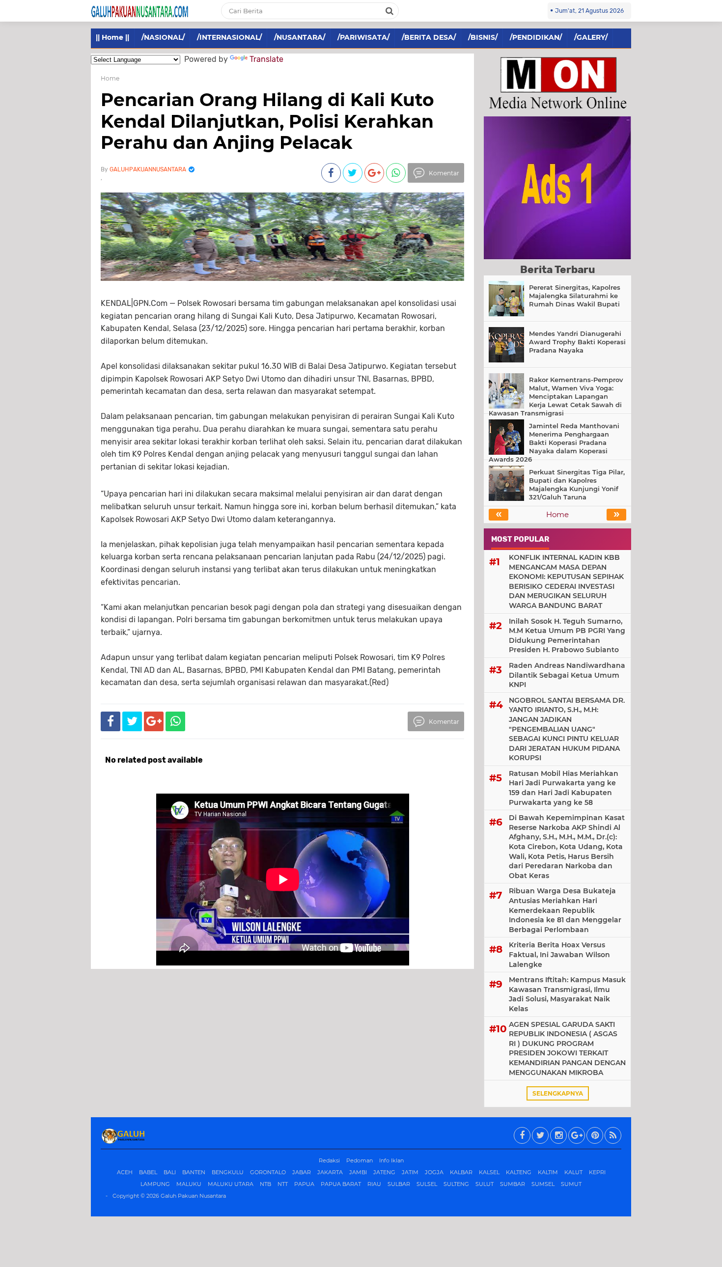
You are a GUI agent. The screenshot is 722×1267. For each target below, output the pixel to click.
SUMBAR (512, 1184)
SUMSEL (543, 1184)
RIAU (374, 1184)
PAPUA (304, 1184)
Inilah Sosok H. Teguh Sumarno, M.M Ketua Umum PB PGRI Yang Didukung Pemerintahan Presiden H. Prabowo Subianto (567, 636)
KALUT (573, 1172)
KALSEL (489, 1172)
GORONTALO (268, 1172)
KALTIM (548, 1172)
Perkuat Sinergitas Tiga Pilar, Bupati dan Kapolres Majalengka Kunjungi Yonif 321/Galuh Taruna (577, 484)
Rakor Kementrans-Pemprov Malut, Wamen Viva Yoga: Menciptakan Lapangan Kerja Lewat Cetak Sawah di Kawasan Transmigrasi (556, 396)
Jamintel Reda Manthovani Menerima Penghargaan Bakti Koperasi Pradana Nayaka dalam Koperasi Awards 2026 (554, 442)
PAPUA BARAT (341, 1184)
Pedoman (359, 1160)
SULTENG (456, 1184)
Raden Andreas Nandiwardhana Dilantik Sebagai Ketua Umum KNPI (567, 675)
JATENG (384, 1172)
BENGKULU (228, 1172)
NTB (265, 1184)
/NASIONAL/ (163, 37)
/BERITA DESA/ (429, 37)
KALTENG (518, 1172)
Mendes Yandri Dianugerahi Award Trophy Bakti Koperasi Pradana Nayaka (577, 342)
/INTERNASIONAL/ (229, 37)
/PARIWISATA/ (363, 37)
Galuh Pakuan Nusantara (193, 1195)
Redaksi (329, 1160)
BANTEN (193, 1172)
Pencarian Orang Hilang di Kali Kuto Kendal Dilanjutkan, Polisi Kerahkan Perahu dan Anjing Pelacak (267, 121)
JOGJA (434, 1172)
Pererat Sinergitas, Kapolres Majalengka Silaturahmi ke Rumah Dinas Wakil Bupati (574, 295)
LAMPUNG (155, 1184)
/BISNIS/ (483, 37)
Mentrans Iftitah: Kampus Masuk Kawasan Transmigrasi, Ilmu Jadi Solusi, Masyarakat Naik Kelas (567, 994)
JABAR (301, 1172)
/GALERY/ (591, 37)
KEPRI (597, 1172)
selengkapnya (557, 1093)
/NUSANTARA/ (299, 37)
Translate (266, 59)
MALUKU (188, 1184)
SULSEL (427, 1184)
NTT (283, 1184)
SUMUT (571, 1184)
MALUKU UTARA (230, 1184)
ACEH (125, 1172)
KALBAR (461, 1172)
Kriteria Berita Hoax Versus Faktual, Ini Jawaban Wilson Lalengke (559, 954)
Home (110, 78)
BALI (170, 1172)
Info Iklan (391, 1160)
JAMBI (358, 1172)
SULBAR (399, 1184)
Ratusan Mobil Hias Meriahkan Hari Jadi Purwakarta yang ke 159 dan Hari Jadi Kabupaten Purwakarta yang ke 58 (563, 788)
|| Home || (112, 37)
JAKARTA (330, 1172)
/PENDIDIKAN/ (536, 37)
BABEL (148, 1172)
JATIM (410, 1172)
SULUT (484, 1184)
